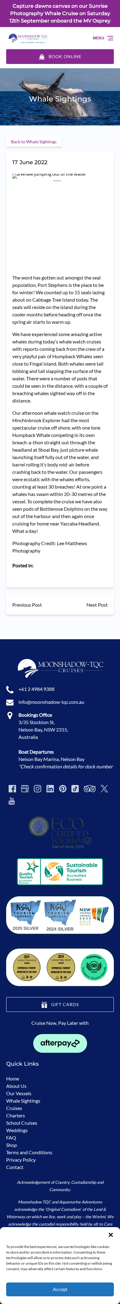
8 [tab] (101, 180)
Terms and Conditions (29, 1152)
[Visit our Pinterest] (62, 788)
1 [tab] (24, 180)
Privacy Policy (21, 1160)
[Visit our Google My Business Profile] (25, 788)
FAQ (11, 1137)
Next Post (97, 605)
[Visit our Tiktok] (75, 788)
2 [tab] (35, 180)
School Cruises (21, 1123)
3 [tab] (46, 180)
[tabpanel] (60, 202)
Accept (60, 1289)
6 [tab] (79, 180)
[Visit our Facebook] (12, 788)
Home (12, 1078)
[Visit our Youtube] (12, 801)
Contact (14, 1167)
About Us (16, 1086)
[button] (111, 1235)
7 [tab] (90, 180)
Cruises (14, 1108)
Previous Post (27, 605)
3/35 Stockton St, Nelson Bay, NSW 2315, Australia (43, 729)
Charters (15, 1115)
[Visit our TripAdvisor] (90, 788)
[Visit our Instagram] (37, 788)
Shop (11, 1145)
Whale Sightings (23, 1101)
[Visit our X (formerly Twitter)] (104, 788)
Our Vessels (18, 1093)
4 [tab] (57, 180)
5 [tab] (68, 180)
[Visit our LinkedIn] (50, 788)
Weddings (17, 1130)
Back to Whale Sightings (34, 141)
